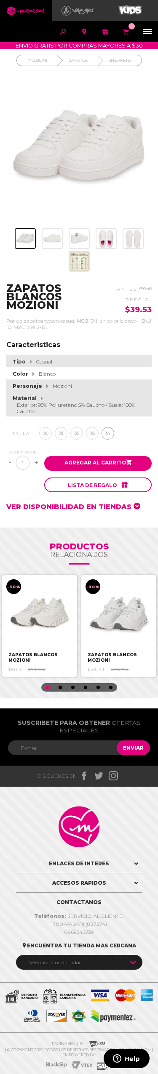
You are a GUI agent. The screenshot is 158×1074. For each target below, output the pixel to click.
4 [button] (85, 687)
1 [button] (47, 687)
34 (108, 433)
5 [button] (98, 687)
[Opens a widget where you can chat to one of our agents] (126, 1059)
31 (61, 433)
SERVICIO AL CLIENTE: (79, 916)
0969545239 (79, 932)
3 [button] (73, 687)
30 (45, 433)
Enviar (133, 748)
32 (77, 433)
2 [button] (60, 687)
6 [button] (110, 687)
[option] (39, 626)
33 (92, 433)
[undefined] (79, 149)
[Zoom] (25, 238)
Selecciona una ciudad (56, 962)
